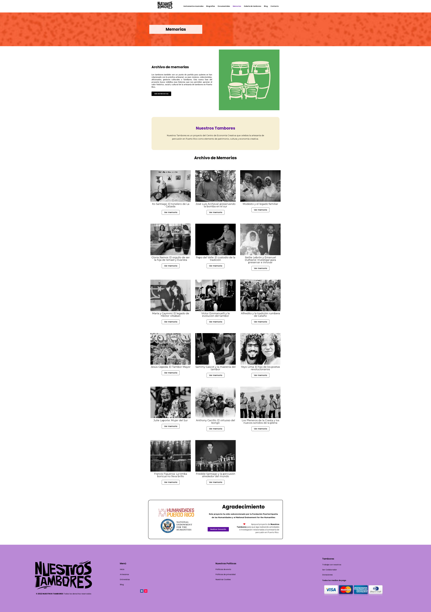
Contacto (274, 6)
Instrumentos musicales (193, 6)
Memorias (237, 6)
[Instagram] (145, 591)
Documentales (224, 6)
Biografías (210, 6)
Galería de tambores (252, 6)
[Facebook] (141, 591)
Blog (266, 6)
